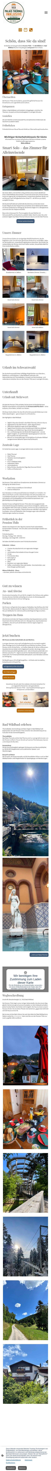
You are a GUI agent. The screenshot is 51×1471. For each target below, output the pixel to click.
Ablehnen (22, 1468)
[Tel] (31, 30)
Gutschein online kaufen (25, 710)
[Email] (25, 30)
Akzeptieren (11, 1468)
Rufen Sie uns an (9, 677)
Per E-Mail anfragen (10, 672)
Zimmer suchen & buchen (25, 221)
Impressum (28, 1460)
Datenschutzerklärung (13, 1460)
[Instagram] (20, 30)
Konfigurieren (10, 1463)
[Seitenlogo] (14, 12)
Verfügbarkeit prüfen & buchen (13, 666)
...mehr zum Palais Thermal (39, 955)
